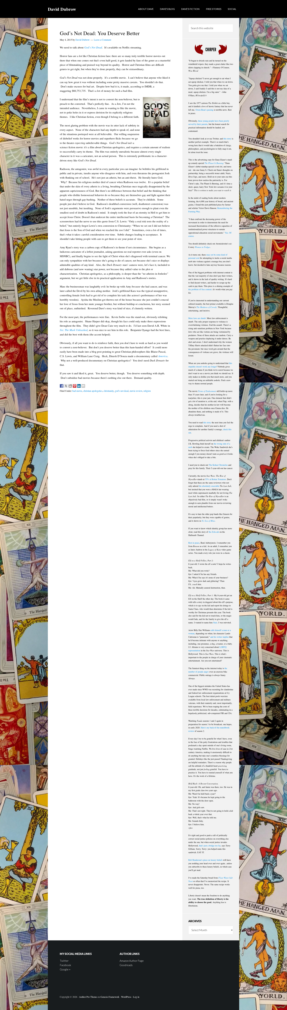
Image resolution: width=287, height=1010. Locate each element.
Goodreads (126, 965)
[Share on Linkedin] (79, 386)
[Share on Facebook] (61, 386)
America (162, 356)
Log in (136, 996)
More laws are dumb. (197, 318)
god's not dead (122, 390)
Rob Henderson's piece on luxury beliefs (205, 860)
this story (227, 138)
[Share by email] (83, 386)
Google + (65, 969)
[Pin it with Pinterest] (74, 386)
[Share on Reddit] (70, 386)
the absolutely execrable (209, 486)
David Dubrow (62, 9)
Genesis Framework (109, 996)
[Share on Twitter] (66, 386)
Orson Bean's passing (204, 109)
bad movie (77, 390)
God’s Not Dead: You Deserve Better (100, 33)
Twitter (64, 960)
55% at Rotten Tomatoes (215, 479)
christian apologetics (92, 390)
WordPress (126, 996)
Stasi (215, 622)
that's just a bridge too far (209, 845)
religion (147, 390)
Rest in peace (193, 542)
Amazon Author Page (132, 960)
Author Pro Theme (88, 996)
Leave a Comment (102, 39)
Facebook (65, 965)
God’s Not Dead (93, 47)
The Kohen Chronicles (218, 464)
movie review (136, 390)
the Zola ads (214, 531)
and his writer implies (219, 636)
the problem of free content (200, 289)
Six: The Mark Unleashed (73, 330)
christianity (109, 390)
